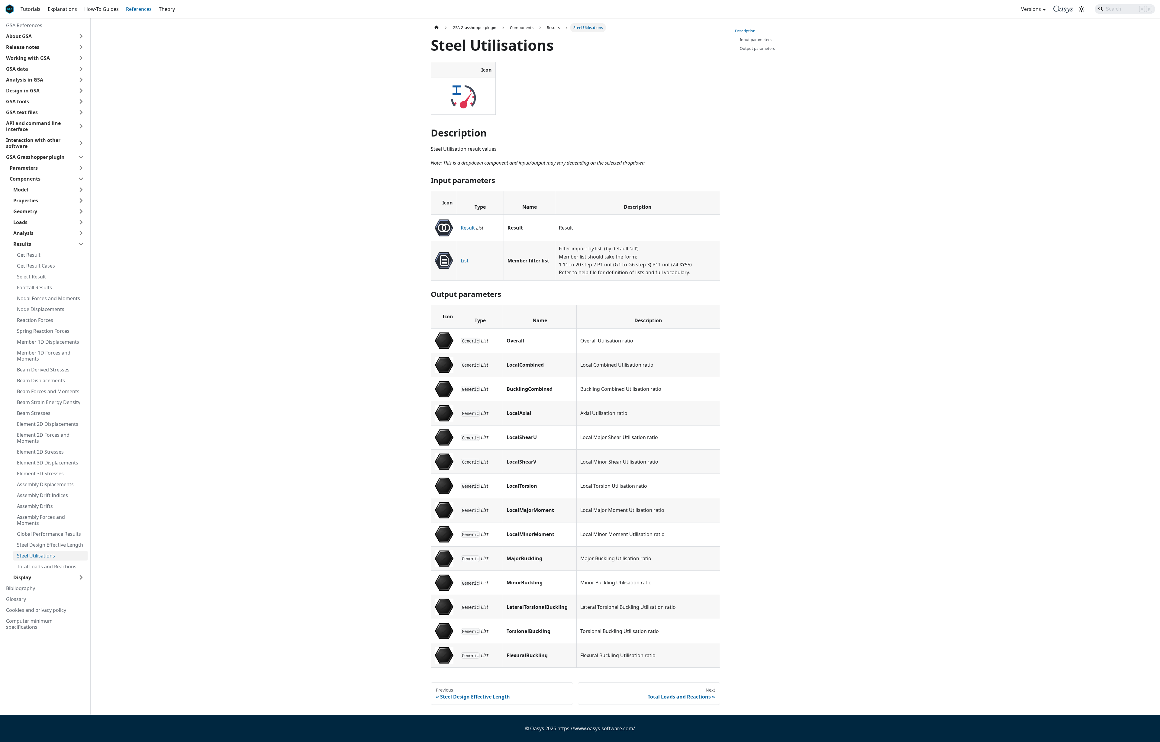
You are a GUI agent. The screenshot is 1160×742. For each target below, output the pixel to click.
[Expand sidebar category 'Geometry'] (81, 211)
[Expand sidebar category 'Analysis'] (81, 233)
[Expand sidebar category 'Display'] (81, 577)
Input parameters (756, 39)
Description (745, 31)
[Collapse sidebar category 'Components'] (81, 179)
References (139, 9)
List (465, 260)
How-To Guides (101, 9)
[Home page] (436, 27)
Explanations (62, 9)
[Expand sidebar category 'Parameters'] (81, 168)
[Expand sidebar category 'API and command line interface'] (81, 126)
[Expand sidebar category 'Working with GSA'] (81, 58)
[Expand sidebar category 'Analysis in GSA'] (81, 80)
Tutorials (30, 9)
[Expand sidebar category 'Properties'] (81, 200)
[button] (45, 36)
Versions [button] (1031, 9)
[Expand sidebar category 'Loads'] (81, 222)
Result (468, 227)
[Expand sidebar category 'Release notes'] (81, 47)
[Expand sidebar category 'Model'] (81, 189)
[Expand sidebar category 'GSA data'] (81, 69)
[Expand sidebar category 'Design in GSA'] (81, 90)
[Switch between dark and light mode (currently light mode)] (1081, 9)
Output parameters (757, 48)
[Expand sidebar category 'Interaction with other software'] (81, 143)
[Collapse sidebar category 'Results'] (81, 244)
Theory (167, 9)
